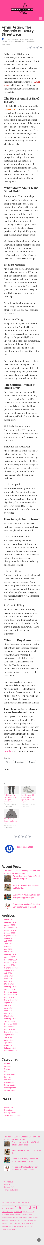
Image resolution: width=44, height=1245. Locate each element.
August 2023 (9, 1003)
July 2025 (8, 941)
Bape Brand (21, 1202)
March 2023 (9, 1016)
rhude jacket (25, 1223)
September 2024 (11, 968)
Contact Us (8, 1107)
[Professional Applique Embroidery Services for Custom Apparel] (7, 906)
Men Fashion (19, 42)
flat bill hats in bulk (28, 1212)
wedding (14, 1229)
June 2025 (8, 944)
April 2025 (8, 949)
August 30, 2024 (27, 39)
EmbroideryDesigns (34, 1205)
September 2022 (11, 1032)
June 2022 (8, 1040)
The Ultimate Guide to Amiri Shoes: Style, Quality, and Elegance (27, 798)
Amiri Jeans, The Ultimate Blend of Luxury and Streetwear (10, 798)
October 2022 (9, 1029)
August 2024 (9, 970)
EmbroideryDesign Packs (8, 1205)
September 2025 (11, 936)
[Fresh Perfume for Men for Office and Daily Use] (7, 887)
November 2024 (10, 962)
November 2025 (10, 930)
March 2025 (9, 952)
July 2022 (8, 1037)
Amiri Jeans (6, 44)
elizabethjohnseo (11, 39)
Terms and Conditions (12, 1115)
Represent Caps (32, 1220)
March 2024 (9, 984)
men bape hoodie (17, 1217)
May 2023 (8, 1011)
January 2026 (9, 925)
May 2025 (8, 946)
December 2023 (10, 992)
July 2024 (8, 973)
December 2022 (10, 1024)
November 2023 (10, 995)
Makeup (7, 1080)
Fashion (4, 42)
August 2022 (9, 1035)
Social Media (9, 1085)
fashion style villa (27, 1207)
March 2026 (9, 920)
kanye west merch (7, 1217)
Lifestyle (11, 42)
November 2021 (10, 1051)
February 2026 (10, 922)
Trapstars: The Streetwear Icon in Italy (10, 821)
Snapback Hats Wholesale (9, 1226)
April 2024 (8, 981)
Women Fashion (10, 1090)
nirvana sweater (27, 1217)
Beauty (7, 1064)
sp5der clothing (21, 1226)
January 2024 (9, 989)
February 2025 (10, 954)
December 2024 (10, 960)
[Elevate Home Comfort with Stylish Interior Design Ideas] (7, 878)
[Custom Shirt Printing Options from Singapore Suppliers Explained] (7, 897)
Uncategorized (10, 1088)
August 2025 (9, 938)
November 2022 (10, 1027)
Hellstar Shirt (5, 1214)
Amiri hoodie (30, 42)
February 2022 (10, 1048)
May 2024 (8, 979)
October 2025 (9, 933)
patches (35, 1217)
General (7, 1069)
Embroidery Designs (22, 1205)
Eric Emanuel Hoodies (8, 1208)
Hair (5, 1072)
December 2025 (10, 928)
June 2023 (8, 1008)
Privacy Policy (10, 1113)
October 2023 (9, 997)
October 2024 (9, 965)
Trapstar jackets (6, 1229)
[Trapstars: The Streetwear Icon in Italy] (11, 813)
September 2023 (11, 1000)
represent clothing (7, 1223)
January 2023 (9, 1021)
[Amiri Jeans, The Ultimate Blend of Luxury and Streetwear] (11, 790)
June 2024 (8, 976)
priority (8, 751)
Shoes (31, 1223)
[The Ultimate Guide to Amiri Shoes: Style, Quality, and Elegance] (28, 790)
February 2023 (10, 1019)
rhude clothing (17, 1223)
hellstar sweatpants (15, 1214)
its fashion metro (27, 1214)
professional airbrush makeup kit (11, 1220)
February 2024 (10, 987)
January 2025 (9, 957)
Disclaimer (8, 1110)
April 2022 (8, 1043)
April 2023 (8, 1013)
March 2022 (9, 1045)
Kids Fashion (9, 1074)
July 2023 (8, 1005)
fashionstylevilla (12, 1211)
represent (24, 1220)
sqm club (29, 1226)
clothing (27, 1202)
